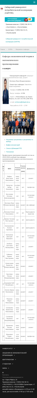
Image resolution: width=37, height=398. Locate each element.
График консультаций (13, 145)
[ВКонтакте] (3, 394)
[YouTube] (7, 394)
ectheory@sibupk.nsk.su (22, 102)
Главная (2, 49)
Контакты (5, 375)
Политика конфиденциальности (12, 377)
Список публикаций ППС (14, 148)
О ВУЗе (10, 49)
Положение (10, 152)
